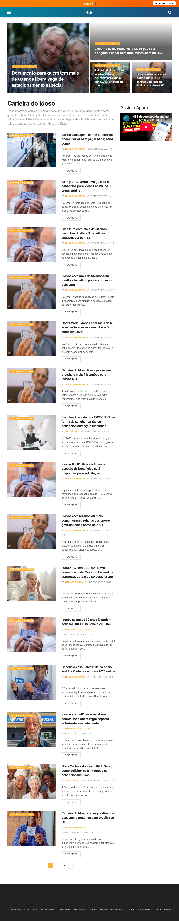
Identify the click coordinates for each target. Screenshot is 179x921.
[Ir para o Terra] (89, 3)
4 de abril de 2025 (95, 431)
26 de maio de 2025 (98, 148)
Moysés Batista (74, 431)
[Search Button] (170, 12)
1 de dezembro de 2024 (101, 676)
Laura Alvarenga (75, 149)
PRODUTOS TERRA (164, 3)
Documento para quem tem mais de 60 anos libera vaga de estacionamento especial (45, 78)
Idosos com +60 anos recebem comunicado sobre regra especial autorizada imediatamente (86, 718)
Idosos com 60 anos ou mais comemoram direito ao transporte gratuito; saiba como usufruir (86, 520)
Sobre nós (65, 909)
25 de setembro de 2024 (96, 780)
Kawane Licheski (25, 92)
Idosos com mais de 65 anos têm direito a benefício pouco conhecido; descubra (88, 280)
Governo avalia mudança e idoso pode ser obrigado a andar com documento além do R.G (128, 50)
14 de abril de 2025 (99, 384)
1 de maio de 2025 (98, 196)
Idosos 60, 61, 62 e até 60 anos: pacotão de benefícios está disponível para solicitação (84, 468)
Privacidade (79, 909)
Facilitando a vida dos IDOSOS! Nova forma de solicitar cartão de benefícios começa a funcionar (88, 421)
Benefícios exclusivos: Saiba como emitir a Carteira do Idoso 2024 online (88, 669)
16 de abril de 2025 (99, 337)
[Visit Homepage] (89, 12)
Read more (73, 170)
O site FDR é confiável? (138, 909)
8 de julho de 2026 (47, 92)
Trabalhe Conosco (162, 909)
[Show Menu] (9, 12)
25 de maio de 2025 (147, 92)
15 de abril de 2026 (106, 92)
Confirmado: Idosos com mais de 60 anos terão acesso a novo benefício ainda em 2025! (87, 327)
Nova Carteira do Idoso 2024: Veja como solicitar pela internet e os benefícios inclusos (86, 770)
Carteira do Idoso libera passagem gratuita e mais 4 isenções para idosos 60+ (86, 374)
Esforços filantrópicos (111, 909)
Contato (93, 909)
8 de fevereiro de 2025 (75, 634)
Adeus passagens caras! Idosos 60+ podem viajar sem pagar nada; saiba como (88, 139)
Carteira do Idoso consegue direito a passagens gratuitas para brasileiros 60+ (88, 817)
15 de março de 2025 (99, 530)
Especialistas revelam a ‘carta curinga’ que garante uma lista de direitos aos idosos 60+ (151, 79)
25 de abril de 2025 (99, 243)
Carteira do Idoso (24, 66)
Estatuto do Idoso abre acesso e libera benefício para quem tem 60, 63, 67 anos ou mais (109, 77)
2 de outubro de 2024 (74, 733)
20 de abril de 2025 (99, 290)
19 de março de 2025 (99, 478)
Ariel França (73, 780)
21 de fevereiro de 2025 (98, 582)
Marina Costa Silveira (78, 629)
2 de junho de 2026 (106, 60)
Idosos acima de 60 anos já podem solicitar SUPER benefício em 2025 (86, 621)
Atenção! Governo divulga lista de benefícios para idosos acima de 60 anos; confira (87, 186)
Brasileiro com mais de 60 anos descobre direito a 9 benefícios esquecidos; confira (84, 233)
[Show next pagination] (71, 866)
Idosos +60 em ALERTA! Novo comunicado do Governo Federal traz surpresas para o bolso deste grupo (88, 572)
